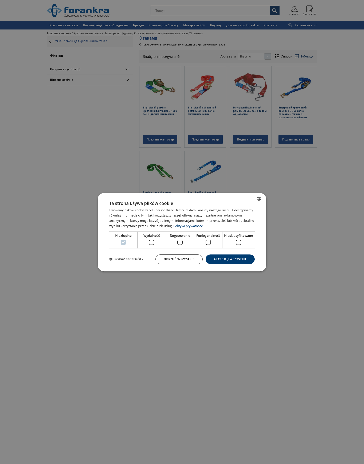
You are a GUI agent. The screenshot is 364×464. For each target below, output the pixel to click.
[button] (126, 259)
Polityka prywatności (188, 225)
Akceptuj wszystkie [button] (230, 259)
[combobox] (259, 199)
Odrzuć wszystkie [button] (179, 259)
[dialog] (182, 232)
